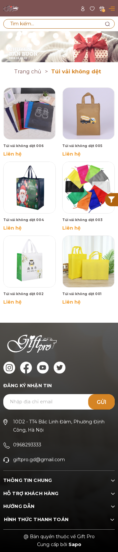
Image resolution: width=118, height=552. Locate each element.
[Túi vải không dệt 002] (29, 262)
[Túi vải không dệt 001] (88, 262)
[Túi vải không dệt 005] (88, 113)
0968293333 (27, 445)
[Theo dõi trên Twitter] (59, 368)
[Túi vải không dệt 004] (29, 187)
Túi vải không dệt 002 (23, 294)
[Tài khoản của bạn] (82, 8)
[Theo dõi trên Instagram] (9, 368)
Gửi (102, 402)
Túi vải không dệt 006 (23, 146)
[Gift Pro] (59, 46)
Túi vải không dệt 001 (81, 294)
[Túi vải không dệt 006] (29, 113)
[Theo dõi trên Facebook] (26, 368)
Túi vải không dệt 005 (82, 146)
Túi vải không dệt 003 (82, 220)
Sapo (75, 544)
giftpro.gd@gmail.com (39, 460)
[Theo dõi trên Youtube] (43, 368)
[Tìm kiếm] (107, 24)
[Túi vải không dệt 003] (88, 187)
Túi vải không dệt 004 (23, 220)
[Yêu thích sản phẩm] (92, 8)
